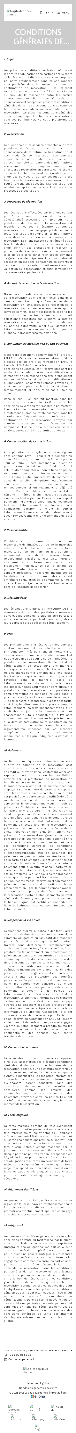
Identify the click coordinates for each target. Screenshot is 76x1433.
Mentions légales (38, 1383)
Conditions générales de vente (38, 1388)
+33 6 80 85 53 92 (19, 1355)
